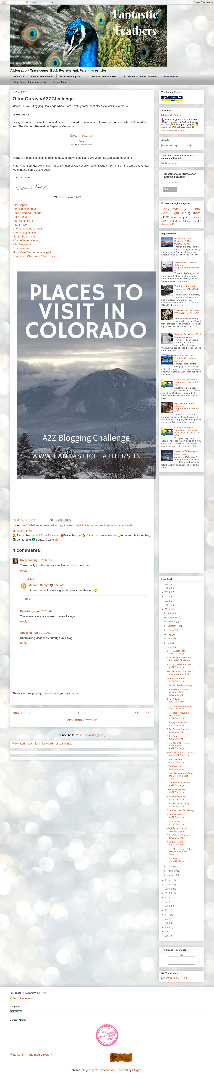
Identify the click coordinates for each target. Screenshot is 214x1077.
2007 (167, 931)
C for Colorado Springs (27, 213)
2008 (167, 927)
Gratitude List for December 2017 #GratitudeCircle (182, 241)
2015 (167, 897)
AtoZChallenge (174, 221)
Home (82, 713)
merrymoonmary (105, 1070)
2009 (167, 923)
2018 (167, 884)
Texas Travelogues (70, 76)
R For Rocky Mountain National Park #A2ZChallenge (178, 715)
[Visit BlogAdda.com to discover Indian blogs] (16, 1011)
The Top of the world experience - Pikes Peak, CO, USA (186, 289)
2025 (167, 588)
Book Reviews (171, 76)
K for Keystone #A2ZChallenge (176, 767)
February (172, 871)
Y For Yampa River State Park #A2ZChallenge (179, 659)
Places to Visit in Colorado (80, 525)
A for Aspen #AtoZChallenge (176, 859)
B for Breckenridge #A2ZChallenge (176, 843)
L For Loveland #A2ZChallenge (176, 760)
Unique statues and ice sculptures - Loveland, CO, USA (187, 382)
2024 (167, 592)
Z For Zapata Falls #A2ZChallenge (176, 652)
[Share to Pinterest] (69, 520)
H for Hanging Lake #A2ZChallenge (176, 797)
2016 (167, 893)
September (173, 626)
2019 (167, 880)
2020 (167, 609)
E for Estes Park (23, 220)
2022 (167, 601)
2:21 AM (47, 611)
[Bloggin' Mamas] (107, 1046)
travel (128, 525)
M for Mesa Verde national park (32, 252)
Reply (23, 570)
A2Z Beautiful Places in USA (102, 76)
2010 (167, 918)
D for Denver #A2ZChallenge (176, 822)
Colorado (196, 217)
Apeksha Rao (29, 632)
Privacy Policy (60, 82)
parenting (192, 221)
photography (166, 224)
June (170, 638)
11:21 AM (45, 632)
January (171, 875)
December (172, 613)
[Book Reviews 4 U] (22, 998)
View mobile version (82, 720)
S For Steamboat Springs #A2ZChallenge (179, 707)
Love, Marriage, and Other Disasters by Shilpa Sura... (180, 776)
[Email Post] (50, 520)
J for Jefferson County (26, 240)
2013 (167, 906)
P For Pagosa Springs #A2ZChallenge (178, 730)
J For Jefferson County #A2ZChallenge (178, 784)
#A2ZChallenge (32, 525)
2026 (167, 583)
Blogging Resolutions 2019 (187, 334)
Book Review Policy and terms (29, 82)
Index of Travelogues (42, 76)
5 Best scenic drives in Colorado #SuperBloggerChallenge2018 (187, 266)
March (170, 866)
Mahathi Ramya (39, 585)
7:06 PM (46, 560)
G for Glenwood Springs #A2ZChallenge (179, 804)
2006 (167, 936)
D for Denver (21, 216)
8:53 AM (59, 585)
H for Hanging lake (24, 232)
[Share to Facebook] (66, 520)
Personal (176, 217)
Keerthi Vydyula (30, 611)
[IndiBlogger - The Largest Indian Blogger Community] (120, 1061)
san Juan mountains (110, 525)
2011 (167, 914)
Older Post (143, 713)
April (169, 647)
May (169, 643)
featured (48, 525)
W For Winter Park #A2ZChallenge (176, 679)
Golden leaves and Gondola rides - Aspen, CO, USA (185, 358)
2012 (167, 910)
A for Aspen (20, 205)
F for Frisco (20, 224)
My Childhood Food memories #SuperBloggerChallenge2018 (187, 407)
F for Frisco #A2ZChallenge (180, 810)
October (171, 621)
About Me (18, 76)
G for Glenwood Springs (28, 228)
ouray (58, 525)
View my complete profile (173, 130)
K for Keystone (22, 244)
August (171, 630)
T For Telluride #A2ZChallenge (176, 700)
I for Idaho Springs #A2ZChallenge (176, 791)
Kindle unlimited (169, 163)
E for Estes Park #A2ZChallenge (176, 815)
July (169, 634)
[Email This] (57, 520)
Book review (171, 209)
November (172, 617)
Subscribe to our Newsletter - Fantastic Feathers (180, 175)
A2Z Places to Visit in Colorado (140, 76)
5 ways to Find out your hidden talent (186, 452)
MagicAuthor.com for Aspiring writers (177, 829)
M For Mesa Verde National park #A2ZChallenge (180, 753)
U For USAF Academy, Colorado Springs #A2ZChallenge (178, 692)
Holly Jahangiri (30, 560)
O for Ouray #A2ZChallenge (176, 737)
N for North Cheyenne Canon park (34, 256)
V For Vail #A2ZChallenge (179, 685)
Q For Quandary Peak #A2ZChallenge (178, 723)
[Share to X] (63, 520)
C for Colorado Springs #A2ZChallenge (178, 836)
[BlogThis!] (60, 520)
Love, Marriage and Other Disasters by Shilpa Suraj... (180, 852)
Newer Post (21, 713)
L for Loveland (21, 248)
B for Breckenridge (24, 208)
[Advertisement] (181, 523)
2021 (167, 605)
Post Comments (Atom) (90, 735)
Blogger (137, 1070)
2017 (167, 889)
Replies (29, 578)
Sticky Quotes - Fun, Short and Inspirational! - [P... (180, 672)
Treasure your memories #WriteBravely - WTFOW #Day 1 (186, 313)
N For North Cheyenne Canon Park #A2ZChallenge (178, 746)
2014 (167, 901)
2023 (167, 596)
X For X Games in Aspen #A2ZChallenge (179, 666)
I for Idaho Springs (24, 236)
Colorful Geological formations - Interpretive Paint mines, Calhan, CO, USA (186, 431)
